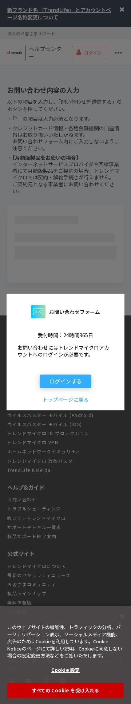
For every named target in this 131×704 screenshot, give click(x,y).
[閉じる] (122, 616)
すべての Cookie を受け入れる (65, 690)
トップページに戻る (65, 399)
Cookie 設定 (65, 670)
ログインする (65, 381)
